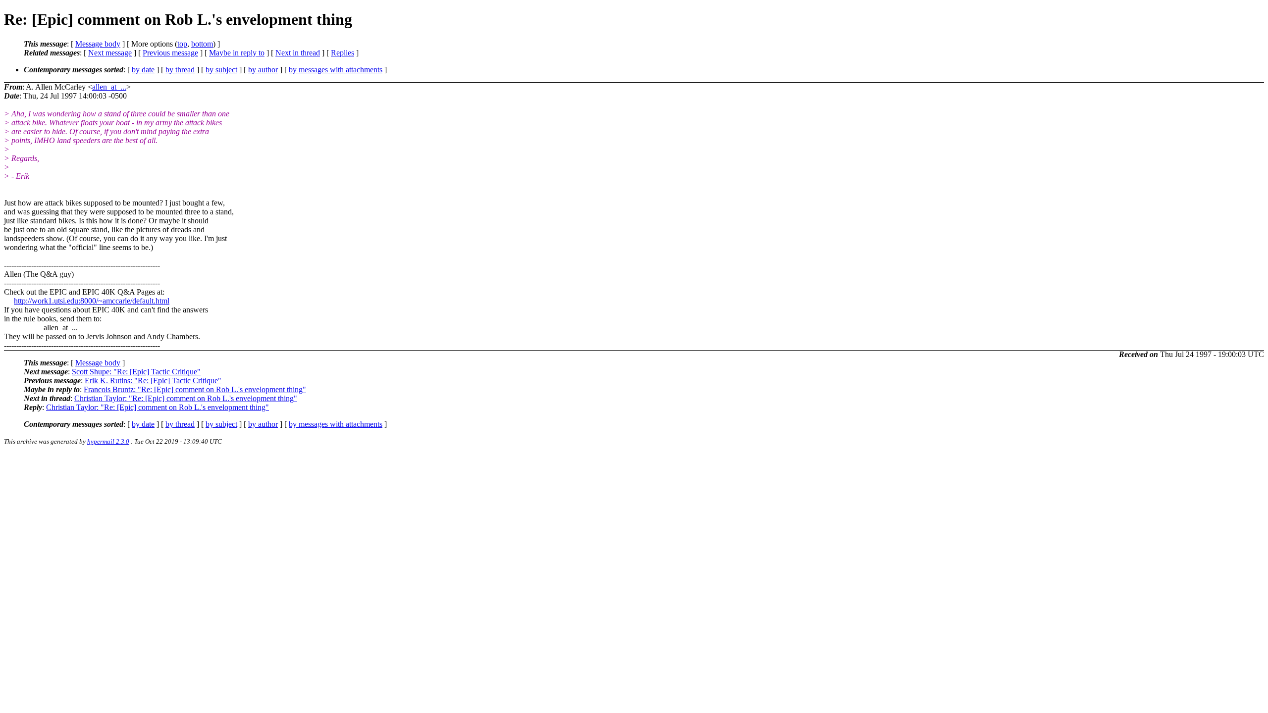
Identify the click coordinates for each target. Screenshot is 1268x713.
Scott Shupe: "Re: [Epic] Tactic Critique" (136, 371)
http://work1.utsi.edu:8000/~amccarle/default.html (91, 301)
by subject (221, 69)
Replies (342, 53)
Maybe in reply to (236, 53)
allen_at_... (109, 87)
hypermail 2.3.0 (108, 441)
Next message (110, 53)
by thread (180, 69)
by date (143, 69)
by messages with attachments (335, 69)
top (182, 44)
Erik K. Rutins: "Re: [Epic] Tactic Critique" (153, 380)
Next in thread (297, 53)
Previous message (170, 53)
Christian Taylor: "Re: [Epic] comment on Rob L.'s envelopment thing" (185, 398)
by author (263, 69)
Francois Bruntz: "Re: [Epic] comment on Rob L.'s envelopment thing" (195, 389)
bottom (202, 44)
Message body (97, 44)
